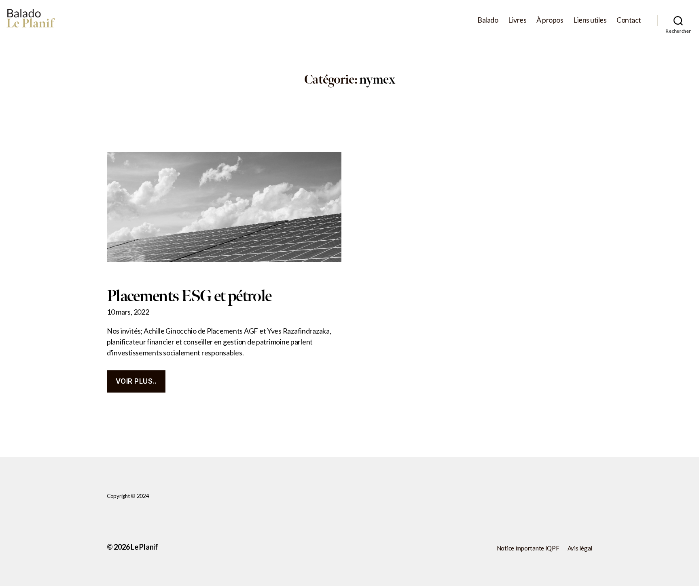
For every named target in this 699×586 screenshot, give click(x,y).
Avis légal (580, 548)
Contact (628, 20)
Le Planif (144, 546)
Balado (487, 20)
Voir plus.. (136, 381)
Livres (517, 20)
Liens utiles (589, 20)
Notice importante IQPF (528, 548)
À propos (549, 20)
